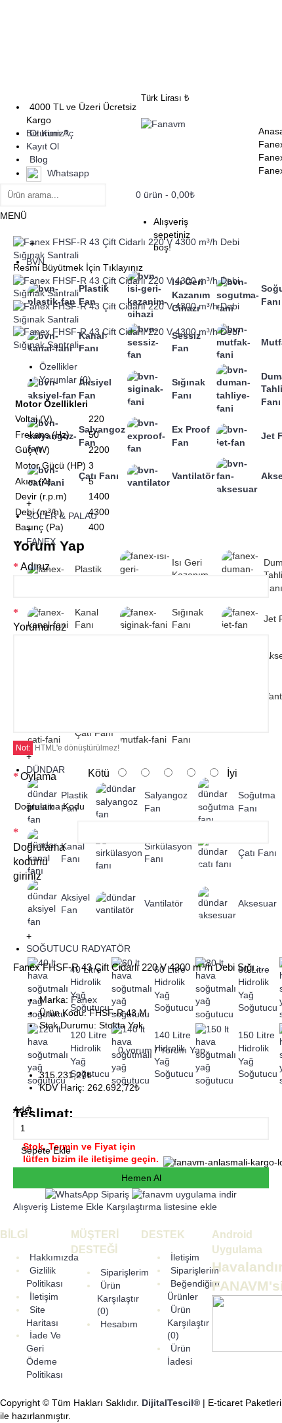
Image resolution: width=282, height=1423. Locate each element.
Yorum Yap (182, 1050)
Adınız (35, 566)
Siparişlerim (124, 1272)
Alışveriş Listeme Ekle (58, 1206)
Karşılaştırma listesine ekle (161, 1206)
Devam (246, 921)
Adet (22, 1109)
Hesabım (119, 1324)
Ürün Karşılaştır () (118, 1298)
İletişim (44, 1296)
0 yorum (135, 1050)
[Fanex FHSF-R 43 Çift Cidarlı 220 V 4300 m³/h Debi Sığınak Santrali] (141, 255)
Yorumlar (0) (65, 379)
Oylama (38, 776)
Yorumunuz (39, 627)
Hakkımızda (54, 1257)
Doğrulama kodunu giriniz (39, 862)
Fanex (84, 999)
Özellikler (58, 366)
